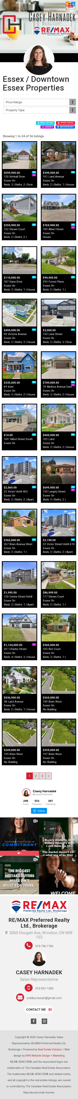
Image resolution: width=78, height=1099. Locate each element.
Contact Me (36, 1009)
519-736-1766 (44, 946)
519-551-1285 (44, 988)
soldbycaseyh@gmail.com (44, 998)
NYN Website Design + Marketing (45, 1055)
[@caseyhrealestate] (26, 792)
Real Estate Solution (50, 1049)
